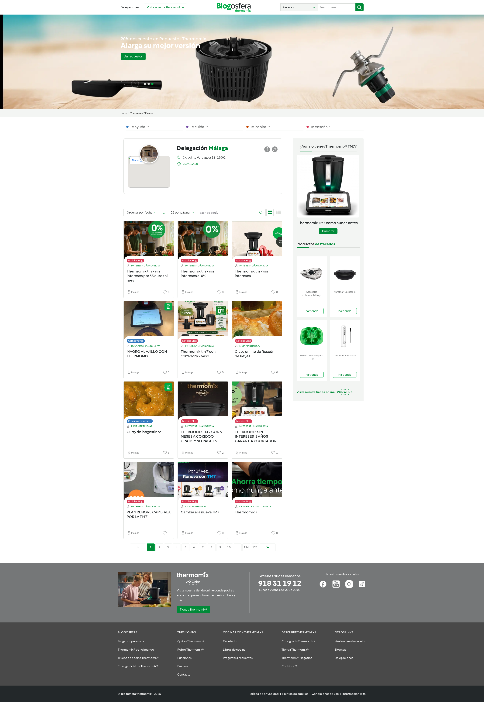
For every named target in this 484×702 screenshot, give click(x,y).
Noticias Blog (135, 260)
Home (124, 113)
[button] (299, 7)
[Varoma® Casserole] (345, 272)
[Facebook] (323, 584)
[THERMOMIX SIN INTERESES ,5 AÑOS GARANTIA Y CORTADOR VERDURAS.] (257, 403)
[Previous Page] (138, 547)
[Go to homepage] (234, 7)
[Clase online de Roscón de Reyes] (257, 323)
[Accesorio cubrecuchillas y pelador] (312, 272)
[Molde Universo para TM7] (312, 336)
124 (246, 547)
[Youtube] (336, 584)
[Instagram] (349, 584)
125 (255, 547)
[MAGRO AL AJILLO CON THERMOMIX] (149, 323)
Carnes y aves (135, 340)
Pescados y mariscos (139, 421)
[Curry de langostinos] (149, 403)
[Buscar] (359, 7)
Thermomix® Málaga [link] (141, 113)
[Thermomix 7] (257, 483)
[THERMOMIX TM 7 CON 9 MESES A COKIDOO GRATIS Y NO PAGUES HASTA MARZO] (203, 403)
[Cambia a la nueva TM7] (203, 483)
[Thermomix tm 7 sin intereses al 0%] (203, 243)
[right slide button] (135, 84)
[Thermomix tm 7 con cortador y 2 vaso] (203, 323)
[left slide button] (124, 84)
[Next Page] (268, 547)
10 (229, 547)
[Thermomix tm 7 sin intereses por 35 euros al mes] (149, 243)
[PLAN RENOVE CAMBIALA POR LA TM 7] (149, 483)
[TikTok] (362, 584)
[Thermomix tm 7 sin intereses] (257, 243)
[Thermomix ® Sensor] (345, 336)
